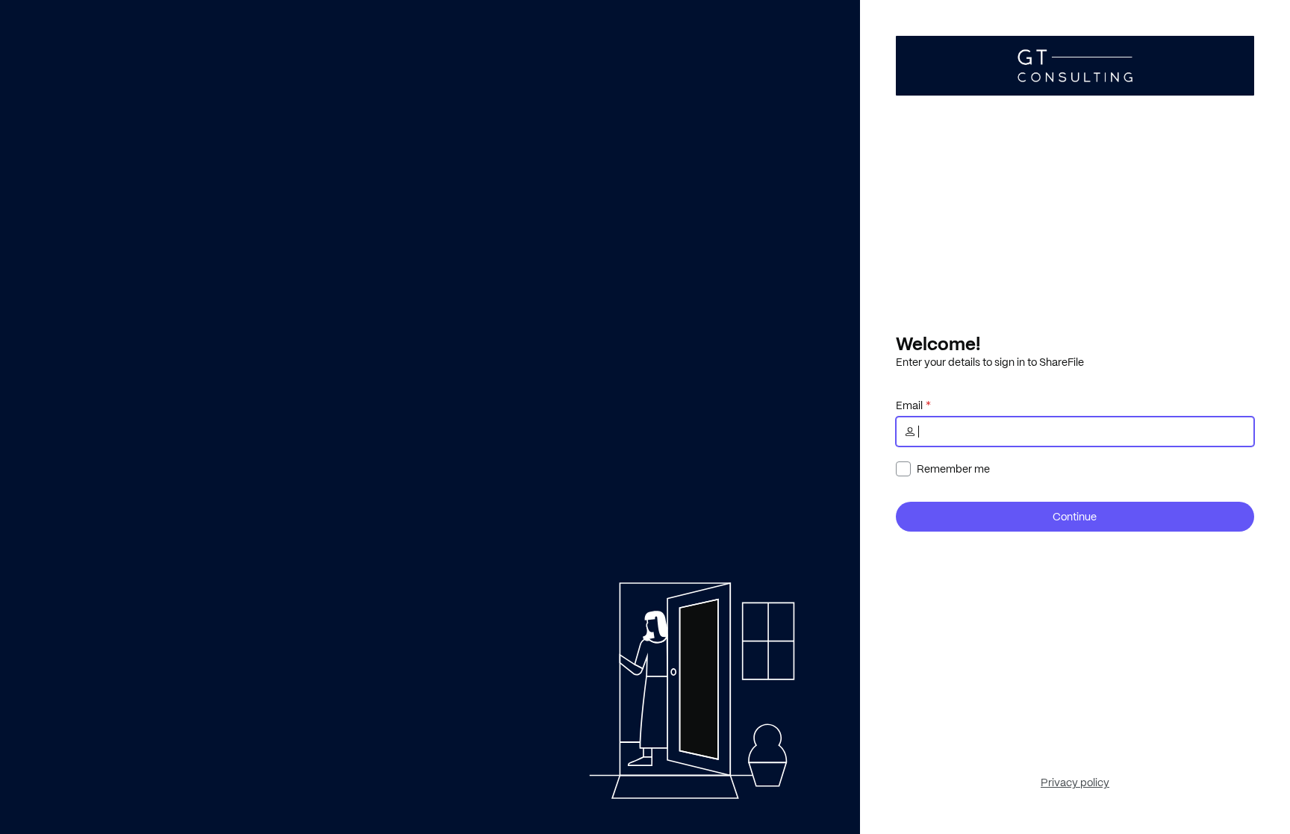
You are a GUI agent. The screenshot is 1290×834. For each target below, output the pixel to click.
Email (909, 405)
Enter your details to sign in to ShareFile (990, 362)
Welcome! (938, 343)
